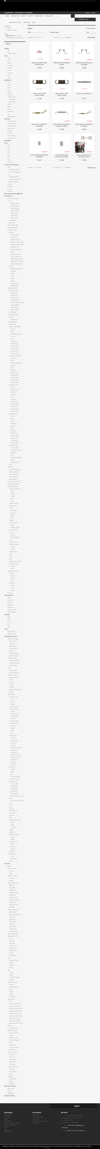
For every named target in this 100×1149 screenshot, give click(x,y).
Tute (8, 75)
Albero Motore (13, 392)
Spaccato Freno (11, 999)
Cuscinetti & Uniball (13, 721)
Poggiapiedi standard (14, 892)
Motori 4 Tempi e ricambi (13, 484)
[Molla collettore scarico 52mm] (61, 82)
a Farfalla (11, 573)
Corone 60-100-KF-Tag (14, 672)
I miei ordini (35, 1115)
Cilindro (12, 273)
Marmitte (12, 549)
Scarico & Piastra (14, 382)
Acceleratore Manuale (15, 776)
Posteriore (11, 962)
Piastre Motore (12, 1078)
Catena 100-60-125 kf (14, 660)
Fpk (9, 28)
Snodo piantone (12, 929)
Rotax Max (11, 317)
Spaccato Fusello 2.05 (12, 1030)
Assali (12, 699)
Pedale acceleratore (13, 904)
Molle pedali (12, 907)
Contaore (9, 184)
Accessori (9, 189)
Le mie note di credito (37, 1117)
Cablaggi (12, 493)
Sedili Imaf (13, 849)
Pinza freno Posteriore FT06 (15, 1008)
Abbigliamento (7, 80)
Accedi (93, 12)
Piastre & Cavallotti (13, 563)
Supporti (12, 824)
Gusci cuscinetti (14, 706)
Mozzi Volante (13, 858)
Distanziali (12, 725)
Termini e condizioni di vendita (11, 1123)
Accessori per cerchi (13, 960)
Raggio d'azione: (10, 35)
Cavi (11, 774)
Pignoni (10, 559)
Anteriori (11, 974)
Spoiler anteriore (12, 646)
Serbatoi (12, 839)
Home (7, 16)
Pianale (9, 866)
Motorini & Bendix (13, 551)
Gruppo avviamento (15, 205)
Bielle (11, 508)
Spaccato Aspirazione (15, 239)
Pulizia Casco (10, 162)
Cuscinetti (12, 336)
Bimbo (8, 160)
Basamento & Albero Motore (16, 242)
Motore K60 (11, 222)
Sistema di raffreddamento (16, 263)
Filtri (11, 539)
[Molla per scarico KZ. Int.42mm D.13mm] (84, 143)
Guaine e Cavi (12, 767)
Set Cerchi (11, 965)
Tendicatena (12, 851)
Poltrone (9, 104)
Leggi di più (47, 1147)
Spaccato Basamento (14, 474)
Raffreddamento (14, 285)
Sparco (9, 150)
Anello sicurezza (13, 912)
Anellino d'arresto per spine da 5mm (39, 63)
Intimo (8, 77)
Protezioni (9, 68)
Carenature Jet (12, 948)
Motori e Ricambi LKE (12, 288)
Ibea (11, 580)
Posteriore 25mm (14, 784)
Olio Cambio (10, 600)
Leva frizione (12, 1069)
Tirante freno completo (14, 899)
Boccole (12, 701)
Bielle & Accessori (13, 505)
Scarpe (9, 70)
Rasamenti (13, 513)
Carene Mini (12, 941)
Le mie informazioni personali (39, 1121)
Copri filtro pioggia (14, 537)
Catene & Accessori (12, 658)
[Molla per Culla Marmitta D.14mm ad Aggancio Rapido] (84, 113)
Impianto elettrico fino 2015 (16, 261)
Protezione (9, 94)
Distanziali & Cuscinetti (14, 1040)
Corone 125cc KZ (13, 670)
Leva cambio (12, 916)
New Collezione (12, 101)
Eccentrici (12, 728)
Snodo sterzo (12, 1057)
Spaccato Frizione (13, 476)
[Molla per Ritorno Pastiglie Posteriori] (61, 143)
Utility (5, 1129)
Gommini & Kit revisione (16, 747)
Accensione (13, 341)
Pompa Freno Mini (13, 1028)
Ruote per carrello (11, 138)
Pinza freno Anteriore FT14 (15, 1003)
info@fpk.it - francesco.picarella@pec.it (76, 1130)
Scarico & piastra (14, 353)
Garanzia (6, 1127)
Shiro (8, 152)
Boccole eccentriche (13, 1032)
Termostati (11, 684)
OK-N (10, 464)
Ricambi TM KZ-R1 (13, 413)
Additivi (9, 597)
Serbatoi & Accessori (14, 834)
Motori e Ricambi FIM (12, 225)
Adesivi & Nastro (13, 955)
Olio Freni (9, 602)
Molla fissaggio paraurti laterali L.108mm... (61, 125)
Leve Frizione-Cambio (14, 779)
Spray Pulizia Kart (11, 612)
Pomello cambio (12, 921)
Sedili (11, 844)
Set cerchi (12, 718)
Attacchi (11, 938)
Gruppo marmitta (14, 217)
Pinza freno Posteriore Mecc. (15, 1011)
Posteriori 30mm (14, 786)
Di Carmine (10, 592)
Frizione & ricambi (13, 530)
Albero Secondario (14, 346)
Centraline (12, 496)
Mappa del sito (7, 1131)
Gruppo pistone (14, 237)
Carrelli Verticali (11, 128)
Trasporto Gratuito (11, 53)
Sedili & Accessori (13, 841)
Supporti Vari (12, 832)
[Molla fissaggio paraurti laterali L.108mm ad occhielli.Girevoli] (61, 113)
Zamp (8, 155)
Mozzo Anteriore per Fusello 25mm (16, 797)
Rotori (11, 498)
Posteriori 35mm (14, 788)
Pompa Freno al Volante (14, 1018)
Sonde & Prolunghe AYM (14, 179)
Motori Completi (12, 220)
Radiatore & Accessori (12, 675)
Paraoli (10, 554)
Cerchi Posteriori (14, 716)
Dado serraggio (12, 1059)
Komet (9, 619)
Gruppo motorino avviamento (17, 302)
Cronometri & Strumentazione (11, 164)
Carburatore (13, 271)
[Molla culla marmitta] (84, 82)
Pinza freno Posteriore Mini (15, 1013)
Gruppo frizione (14, 215)
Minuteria (11, 808)
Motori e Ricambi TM (12, 322)
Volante (10, 1074)
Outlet (5, 55)
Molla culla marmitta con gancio (39, 125)
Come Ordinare (8, 1121)
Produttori (15, 16)
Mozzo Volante (12, 1071)
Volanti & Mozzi (12, 854)
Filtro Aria (11, 532)
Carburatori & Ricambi (12, 571)
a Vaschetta (12, 583)
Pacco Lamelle (13, 440)
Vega (8, 626)
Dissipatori (11, 687)
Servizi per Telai (11, 631)
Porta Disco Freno (13, 810)
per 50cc (12, 588)
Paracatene (11, 815)
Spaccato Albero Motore (14, 469)
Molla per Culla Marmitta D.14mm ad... (84, 125)
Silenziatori (10, 72)
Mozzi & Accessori (13, 781)
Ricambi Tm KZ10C (13, 384)
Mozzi (8, 970)
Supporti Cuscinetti (13, 987)
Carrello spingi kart (11, 123)
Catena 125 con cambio (14, 663)
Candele (12, 525)
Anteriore (11, 967)
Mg (8, 624)
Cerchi (8, 958)
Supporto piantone (13, 931)
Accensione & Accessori (14, 488)
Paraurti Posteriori (13, 950)
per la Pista (10, 133)
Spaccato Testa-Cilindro (14, 481)
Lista (95, 33)
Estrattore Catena (13, 665)
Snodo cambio (12, 1064)
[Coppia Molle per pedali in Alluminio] (84, 51)
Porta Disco (11, 984)
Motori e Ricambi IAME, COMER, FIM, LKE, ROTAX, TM (13, 195)
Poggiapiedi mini (13, 890)
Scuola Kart (49, 16)
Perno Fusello (12, 1045)
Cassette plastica (11, 135)
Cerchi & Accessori (13, 709)
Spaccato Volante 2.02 (12, 1066)
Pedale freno (12, 885)
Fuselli (12, 730)
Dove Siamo (7, 1117)
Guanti (9, 63)
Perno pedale (12, 887)
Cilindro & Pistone (14, 389)
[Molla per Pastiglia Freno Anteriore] (39, 143)
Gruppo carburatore (14, 210)
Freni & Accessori (13, 735)
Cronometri (9, 186)
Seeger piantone (12, 926)
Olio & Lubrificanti (8, 595)
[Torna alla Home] (5, 22)
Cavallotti (12, 566)
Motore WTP (10, 467)
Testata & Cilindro (14, 234)
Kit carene (11, 650)
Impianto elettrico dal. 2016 (16, 259)
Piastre (12, 568)
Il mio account (36, 1112)
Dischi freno (13, 738)
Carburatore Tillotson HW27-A (17, 244)
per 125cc (12, 585)
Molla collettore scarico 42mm (39, 94)
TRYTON (12, 575)
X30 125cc (11, 232)
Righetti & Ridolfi (12, 30)
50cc (10, 201)
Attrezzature (7, 118)
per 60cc (12, 590)
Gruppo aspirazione (14, 305)
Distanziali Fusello (13, 1037)
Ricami (9, 106)
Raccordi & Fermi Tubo (15, 754)
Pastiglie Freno (14, 750)
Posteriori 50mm (14, 793)
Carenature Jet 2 (13, 945)
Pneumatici (10, 65)
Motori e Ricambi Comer (13, 198)
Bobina (12, 491)
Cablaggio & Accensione (16, 457)
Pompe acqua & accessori (15, 689)
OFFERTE (23, 16)
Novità (30, 16)
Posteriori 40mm (14, 791)
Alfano (8, 167)
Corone (9, 667)
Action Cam (10, 191)
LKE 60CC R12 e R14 (14, 290)
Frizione (12, 251)
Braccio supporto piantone (15, 914)
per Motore (9, 130)
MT (8, 157)
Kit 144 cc (12, 329)
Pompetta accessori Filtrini (15, 561)
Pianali (10, 817)
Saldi (8, 51)
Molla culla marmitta (84, 93)
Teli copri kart (10, 111)
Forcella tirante (12, 902)
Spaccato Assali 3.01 (12, 982)
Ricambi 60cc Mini (13, 445)
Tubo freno (13, 764)
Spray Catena (10, 607)
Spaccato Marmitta (13, 479)
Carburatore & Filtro (15, 462)
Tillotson (12, 578)
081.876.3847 (9, 12)
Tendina (11, 680)
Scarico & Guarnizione (15, 256)
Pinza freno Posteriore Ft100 (15, 1016)
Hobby (8, 617)
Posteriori (11, 972)
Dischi (10, 1001)
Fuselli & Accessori (13, 723)
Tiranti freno (13, 762)
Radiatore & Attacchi (13, 677)
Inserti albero (13, 510)
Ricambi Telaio (10, 694)
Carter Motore (13, 452)
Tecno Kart (6, 863)
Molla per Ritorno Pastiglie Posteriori (61, 156)
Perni (11, 733)
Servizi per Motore (11, 634)
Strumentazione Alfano (14, 169)
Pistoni (10, 556)
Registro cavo (12, 895)
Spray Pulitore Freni (12, 609)
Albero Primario (14, 343)
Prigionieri (11, 979)
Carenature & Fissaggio (12, 638)
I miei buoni (35, 1123)
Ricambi (9, 1090)
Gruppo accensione (14, 203)
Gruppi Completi (14, 740)
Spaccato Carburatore (14, 471)
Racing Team (39, 16)
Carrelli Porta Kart (11, 126)
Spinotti (12, 515)
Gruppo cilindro (14, 213)
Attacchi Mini (12, 943)
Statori (12, 501)
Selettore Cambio (14, 348)
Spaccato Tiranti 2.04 (12, 1052)
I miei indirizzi (35, 1119)
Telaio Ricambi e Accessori (10, 636)
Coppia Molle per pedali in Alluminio (84, 63)
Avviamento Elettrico (15, 254)
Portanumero (12, 643)
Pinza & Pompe (14, 752)
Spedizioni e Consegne (10, 1125)
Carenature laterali (13, 641)
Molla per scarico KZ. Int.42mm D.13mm (84, 156)
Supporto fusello (12, 1049)
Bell (8, 147)
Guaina (12, 771)
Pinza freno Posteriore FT (15, 1006)
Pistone (12, 276)
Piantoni (12, 822)
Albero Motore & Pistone (16, 334)
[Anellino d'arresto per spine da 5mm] (39, 51)
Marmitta (12, 280)
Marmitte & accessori (14, 544)
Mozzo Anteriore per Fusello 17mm (16, 802)
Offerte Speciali (8, 1115)
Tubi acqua (11, 682)
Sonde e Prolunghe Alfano (15, 172)
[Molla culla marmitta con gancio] (39, 113)
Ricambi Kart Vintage (9, 1095)
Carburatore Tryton (14, 247)
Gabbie (12, 517)
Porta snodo (12, 924)
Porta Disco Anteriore (14, 1047)
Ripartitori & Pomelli (15, 757)
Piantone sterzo (12, 919)
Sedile (10, 873)
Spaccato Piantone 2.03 (12, 909)
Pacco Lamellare (14, 380)
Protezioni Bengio (11, 97)
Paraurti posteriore (13, 648)
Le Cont (9, 621)
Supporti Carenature (13, 653)
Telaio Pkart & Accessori (10, 1086)
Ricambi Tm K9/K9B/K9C (15, 326)
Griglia (92, 33)
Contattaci (87, 12)
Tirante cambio (12, 1061)
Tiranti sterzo (13, 827)
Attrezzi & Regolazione (12, 933)
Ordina (29, 32)
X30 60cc (11, 266)
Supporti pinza (13, 759)
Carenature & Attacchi (12, 936)
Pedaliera (11, 829)
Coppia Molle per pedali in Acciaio (61, 63)
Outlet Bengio (12, 99)
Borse (8, 82)
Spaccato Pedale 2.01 (12, 883)
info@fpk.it (29, 12)
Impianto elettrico (14, 283)
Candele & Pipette (13, 522)
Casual (9, 58)
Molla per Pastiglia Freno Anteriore (39, 156)
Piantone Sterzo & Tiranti (15, 820)
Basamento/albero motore (16, 268)
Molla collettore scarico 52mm (62, 94)
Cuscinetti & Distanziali (14, 977)
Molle (10, 805)
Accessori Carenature (14, 655)
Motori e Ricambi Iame (12, 227)
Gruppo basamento (14, 208)
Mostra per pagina (54, 32)
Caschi (9, 60)
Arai (8, 145)
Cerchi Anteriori (14, 713)
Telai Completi (10, 1088)
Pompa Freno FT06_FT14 (15, 1020)
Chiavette (12, 704)
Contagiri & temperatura (12, 181)
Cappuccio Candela (14, 527)
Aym (8, 174)
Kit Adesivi (11, 953)
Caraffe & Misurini (11, 121)
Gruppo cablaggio (14, 309)
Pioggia (9, 92)
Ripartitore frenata (13, 897)
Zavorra (11, 861)
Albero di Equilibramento (16, 249)
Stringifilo (12, 769)
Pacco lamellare (14, 351)
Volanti (12, 856)
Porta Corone (12, 812)
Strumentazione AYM (14, 176)
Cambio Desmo (14, 406)
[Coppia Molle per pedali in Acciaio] (61, 51)
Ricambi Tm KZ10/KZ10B (15, 355)
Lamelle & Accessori (13, 542)
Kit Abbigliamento (11, 116)
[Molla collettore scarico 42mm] (39, 82)
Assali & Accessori (13, 696)
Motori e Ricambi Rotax (12, 314)
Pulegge (11, 692)
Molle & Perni (13, 742)
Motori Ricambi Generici (12, 486)
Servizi (6, 629)
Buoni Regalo (7, 140)
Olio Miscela (10, 605)
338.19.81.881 (19, 12)
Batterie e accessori (13, 503)
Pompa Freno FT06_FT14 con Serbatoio (15, 1024)
